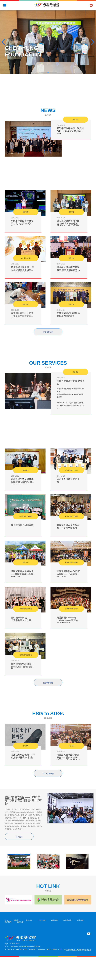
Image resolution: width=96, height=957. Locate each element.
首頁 (6, 920)
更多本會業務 (48, 683)
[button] (3, 42)
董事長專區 (67, 920)
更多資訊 (19, 837)
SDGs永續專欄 (48, 774)
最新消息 (29, 920)
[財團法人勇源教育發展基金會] (46, 5)
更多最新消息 (48, 332)
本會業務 (54, 920)
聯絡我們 (8, 922)
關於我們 (17, 920)
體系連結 (80, 920)
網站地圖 (20, 922)
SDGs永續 (42, 920)
